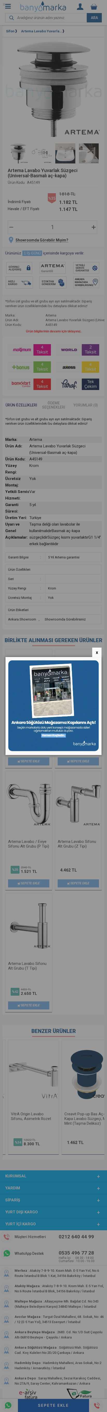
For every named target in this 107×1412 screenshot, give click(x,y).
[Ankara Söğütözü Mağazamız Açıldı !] (53, 750)
